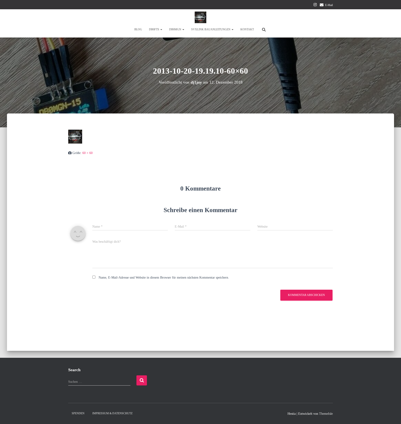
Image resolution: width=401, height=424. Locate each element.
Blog (138, 29)
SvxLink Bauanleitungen (211, 29)
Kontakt (247, 29)
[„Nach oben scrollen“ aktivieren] (392, 415)
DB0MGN (175, 29)
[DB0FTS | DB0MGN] (200, 17)
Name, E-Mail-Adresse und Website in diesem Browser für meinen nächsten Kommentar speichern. (164, 277)
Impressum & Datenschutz (112, 413)
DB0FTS (154, 29)
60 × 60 (87, 153)
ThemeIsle (326, 413)
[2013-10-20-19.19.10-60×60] (75, 136)
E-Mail (329, 5)
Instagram (315, 5)
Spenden (78, 413)
